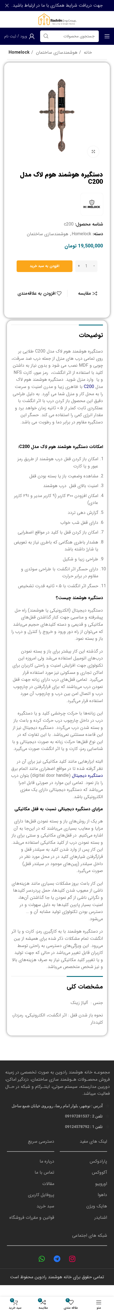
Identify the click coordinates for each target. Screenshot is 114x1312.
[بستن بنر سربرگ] (7, 5)
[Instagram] (72, 1259)
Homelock (19, 52)
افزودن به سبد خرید (44, 266)
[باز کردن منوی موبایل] (107, 36)
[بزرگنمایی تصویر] (93, 151)
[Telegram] (57, 1259)
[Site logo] (56, 19)
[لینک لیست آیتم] (83, 1161)
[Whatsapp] (42, 1259)
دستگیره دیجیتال (87, 775)
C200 (89, 386)
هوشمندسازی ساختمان (56, 52)
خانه (87, 52)
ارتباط (29, 5)
